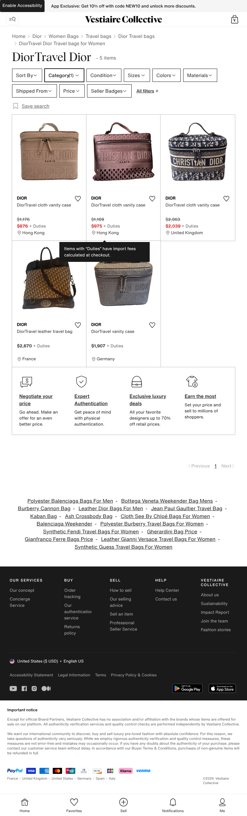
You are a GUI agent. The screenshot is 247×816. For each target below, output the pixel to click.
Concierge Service (20, 602)
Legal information (74, 675)
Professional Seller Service (123, 626)
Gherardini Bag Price (172, 531)
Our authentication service (78, 611)
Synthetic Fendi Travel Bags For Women (91, 531)
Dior (37, 36)
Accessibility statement (31, 675)
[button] (234, 19)
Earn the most (200, 396)
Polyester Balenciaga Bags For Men (70, 501)
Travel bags (98, 36)
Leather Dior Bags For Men (111, 508)
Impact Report (215, 612)
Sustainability (214, 603)
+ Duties (37, 226)
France (12, 778)
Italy (112, 778)
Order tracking (72, 593)
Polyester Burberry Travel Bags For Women (152, 524)
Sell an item (121, 614)
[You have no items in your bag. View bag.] (234, 19)
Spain (100, 778)
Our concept (22, 590)
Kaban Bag (43, 516)
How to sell (120, 590)
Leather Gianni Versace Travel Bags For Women (158, 539)
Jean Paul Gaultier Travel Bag (186, 508)
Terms (100, 675)
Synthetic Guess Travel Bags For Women (124, 547)
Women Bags (63, 36)
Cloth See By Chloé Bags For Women (165, 516)
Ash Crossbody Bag (89, 516)
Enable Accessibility (22, 5)
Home (18, 36)
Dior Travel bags (136, 36)
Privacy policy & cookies (134, 675)
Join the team (214, 621)
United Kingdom (35, 778)
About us (210, 595)
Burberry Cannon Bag (44, 508)
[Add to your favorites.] (78, 198)
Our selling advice (120, 602)
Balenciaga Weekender (64, 524)
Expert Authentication (91, 399)
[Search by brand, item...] (12, 19)
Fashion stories (216, 630)
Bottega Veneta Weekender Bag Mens (167, 501)
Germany (84, 778)
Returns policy (72, 630)
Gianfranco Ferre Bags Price (59, 539)
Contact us (166, 599)
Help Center (167, 590)
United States (62, 778)
